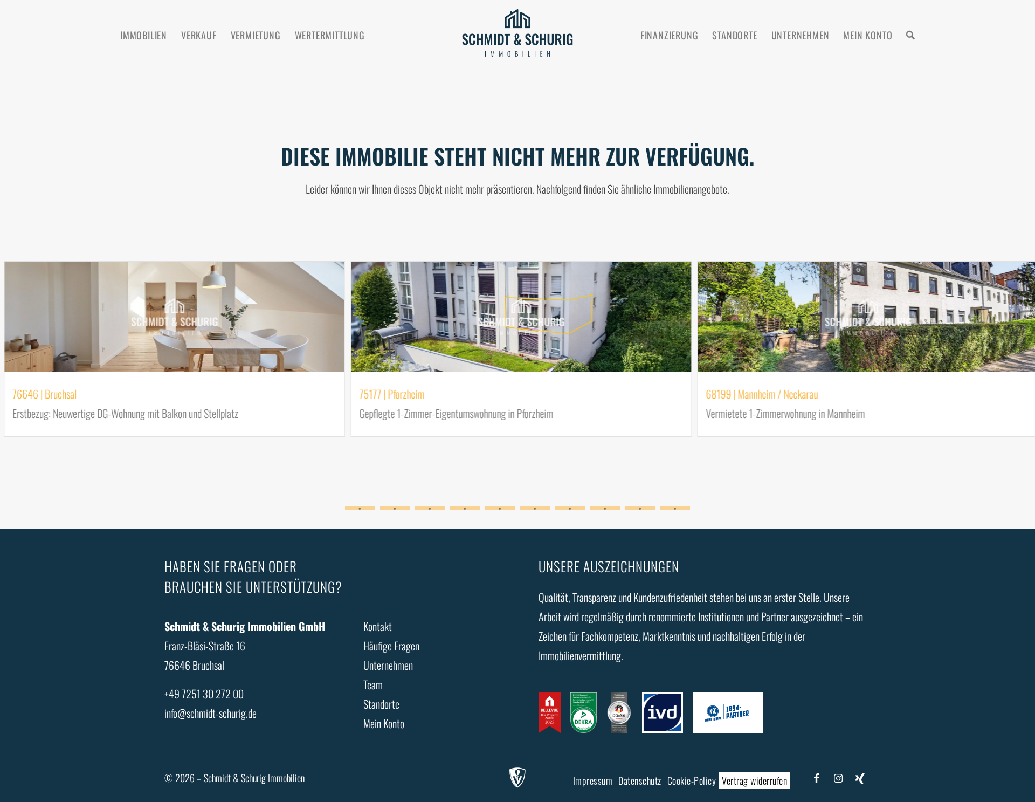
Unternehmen (388, 665)
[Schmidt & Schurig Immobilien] (517, 35)
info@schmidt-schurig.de (210, 713)
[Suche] (910, 35)
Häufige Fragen (391, 646)
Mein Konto (383, 723)
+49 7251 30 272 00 (204, 694)
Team (373, 684)
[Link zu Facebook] (817, 777)
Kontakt (377, 626)
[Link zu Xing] (860, 777)
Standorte (381, 704)
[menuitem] (143, 35)
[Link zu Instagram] (838, 777)
